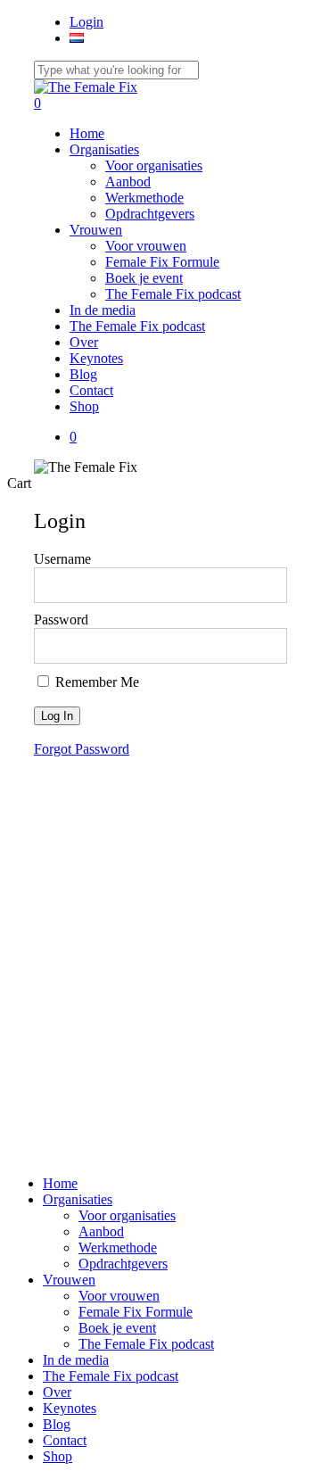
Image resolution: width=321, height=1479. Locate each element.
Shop (57, 1456)
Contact (64, 1440)
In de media (76, 1359)
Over (57, 1392)
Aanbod (101, 1231)
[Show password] (261, 646)
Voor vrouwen (119, 1295)
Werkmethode (117, 1247)
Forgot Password (81, 748)
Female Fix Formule (135, 1311)
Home (60, 1183)
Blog (56, 1424)
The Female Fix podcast (146, 1343)
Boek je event (117, 1327)
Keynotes (69, 1408)
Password (61, 619)
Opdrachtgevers (123, 1263)
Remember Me (95, 682)
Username (62, 558)
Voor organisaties (127, 1215)
